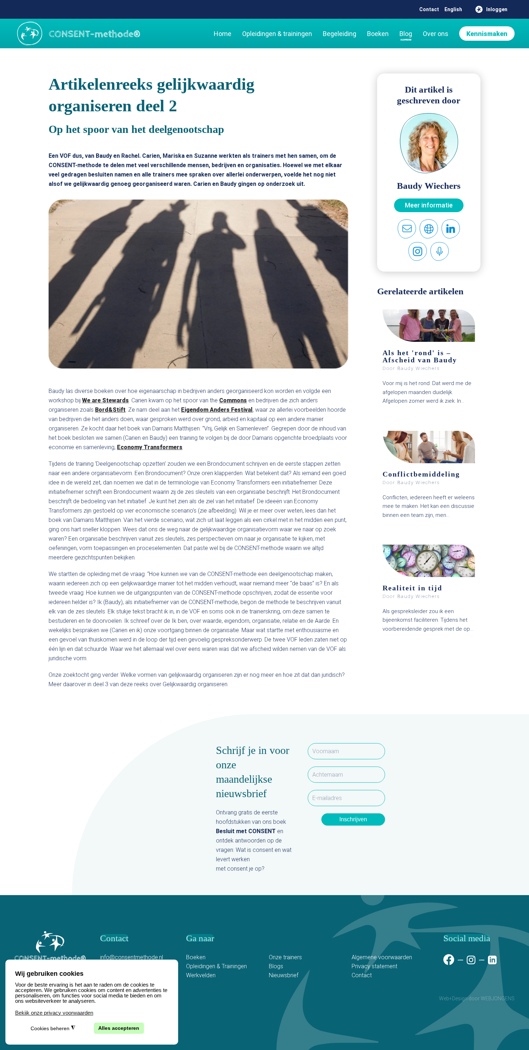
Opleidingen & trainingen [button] (277, 33)
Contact (429, 9)
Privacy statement (374, 966)
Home (222, 33)
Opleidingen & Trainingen (216, 966)
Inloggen (496, 9)
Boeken (378, 33)
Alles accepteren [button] (118, 1028)
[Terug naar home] (77, 33)
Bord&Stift (110, 409)
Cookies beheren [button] (53, 1028)
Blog (405, 33)
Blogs (276, 966)
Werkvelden (201, 975)
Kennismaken (486, 33)
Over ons (435, 33)
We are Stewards (105, 400)
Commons (233, 400)
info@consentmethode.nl (131, 957)
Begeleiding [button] (339, 33)
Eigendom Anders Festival (217, 409)
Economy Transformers (149, 447)
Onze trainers (285, 957)
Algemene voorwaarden (382, 957)
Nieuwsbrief (283, 975)
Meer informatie (429, 205)
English (453, 9)
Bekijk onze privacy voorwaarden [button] (54, 1013)
